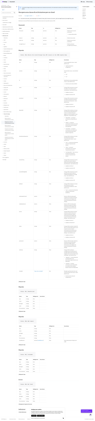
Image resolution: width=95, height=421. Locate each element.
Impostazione (6, 109)
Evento (5, 70)
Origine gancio (6, 83)
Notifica (5, 100)
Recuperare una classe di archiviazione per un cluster (9, 129)
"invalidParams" (40, 340)
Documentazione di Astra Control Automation (8, 17)
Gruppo (5, 80)
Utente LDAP (6, 89)
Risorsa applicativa (7, 51)
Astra (8, 5)
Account (5, 42)
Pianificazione (6, 107)
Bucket (5, 55)
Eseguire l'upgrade (7, 150)
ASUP (4, 40)
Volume (5, 155)
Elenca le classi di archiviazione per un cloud (9, 119)
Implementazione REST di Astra (8, 26)
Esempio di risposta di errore (25, 404)
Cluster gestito (6, 94)
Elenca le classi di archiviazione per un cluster (9, 126)
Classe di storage (7, 113)
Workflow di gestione (6, 31)
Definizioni (84, 18)
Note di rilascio (5, 20)
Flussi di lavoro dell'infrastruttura (8, 29)
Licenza (5, 91)
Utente (5, 153)
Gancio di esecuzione (7, 73)
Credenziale (6, 66)
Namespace (6, 98)
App (4, 44)
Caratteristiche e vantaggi (7, 22)
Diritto (5, 68)
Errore (84, 16)
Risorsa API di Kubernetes (8, 85)
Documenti (12, 1)
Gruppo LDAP (6, 87)
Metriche (5, 96)
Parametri (84, 9)
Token (5, 146)
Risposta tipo (22, 281)
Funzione (5, 78)
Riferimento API (5, 35)
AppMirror (5, 46)
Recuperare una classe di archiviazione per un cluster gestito (9, 138)
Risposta (84, 10)
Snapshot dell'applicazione (8, 48)
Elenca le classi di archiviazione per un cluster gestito (9, 134)
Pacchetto (5, 102)
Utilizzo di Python (5, 33)
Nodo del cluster (6, 64)
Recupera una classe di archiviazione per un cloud (9, 122)
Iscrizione (5, 142)
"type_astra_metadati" (38, 271)
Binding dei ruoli (6, 105)
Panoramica (6, 37)
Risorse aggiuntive (6, 157)
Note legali (4, 159)
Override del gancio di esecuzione (7, 76)
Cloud (5, 59)
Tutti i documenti (3, 5)
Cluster (5, 62)
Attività (5, 144)
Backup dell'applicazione (8, 53)
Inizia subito (5, 24)
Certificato (5, 57)
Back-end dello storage (7, 111)
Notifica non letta (6, 148)
